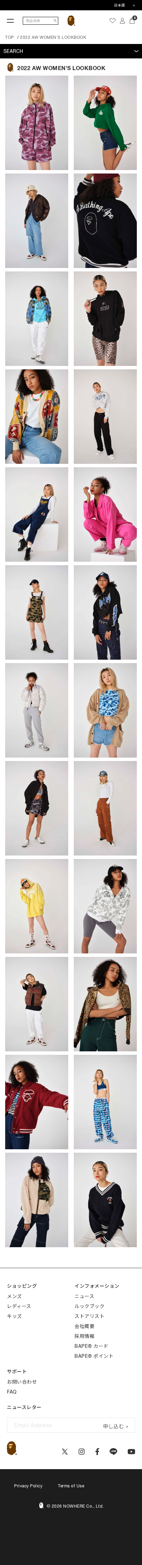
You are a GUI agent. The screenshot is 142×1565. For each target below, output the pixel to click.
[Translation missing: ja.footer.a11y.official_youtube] (131, 1451)
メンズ (14, 1296)
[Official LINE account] (113, 1451)
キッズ (14, 1316)
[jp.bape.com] (71, 20)
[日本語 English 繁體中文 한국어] (124, 5)
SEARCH (13, 51)
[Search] (55, 21)
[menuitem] (113, 21)
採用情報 (84, 1336)
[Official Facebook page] (97, 1451)
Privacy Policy (28, 1486)
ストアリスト (89, 1316)
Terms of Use (71, 1486)
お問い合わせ (22, 1382)
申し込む (113, 1425)
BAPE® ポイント (93, 1356)
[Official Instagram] (82, 1451)
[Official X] (64, 1451)
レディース (19, 1306)
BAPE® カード (91, 1346)
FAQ (12, 1392)
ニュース (84, 1296)
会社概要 (84, 1326)
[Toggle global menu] (10, 20)
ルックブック (89, 1306)
